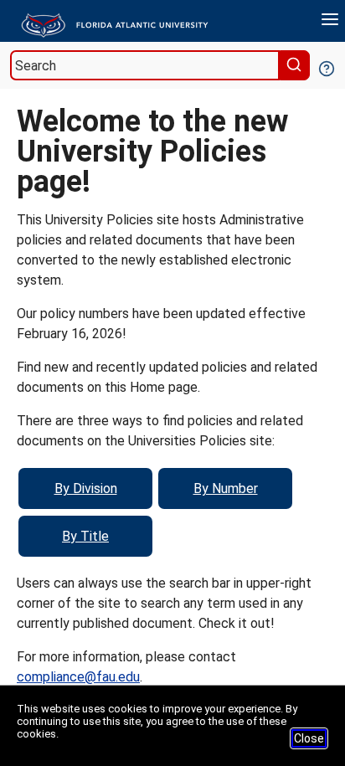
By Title (85, 536)
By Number (225, 488)
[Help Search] (326, 67)
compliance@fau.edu (78, 677)
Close (309, 738)
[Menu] (330, 21)
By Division (85, 488)
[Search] (296, 65)
